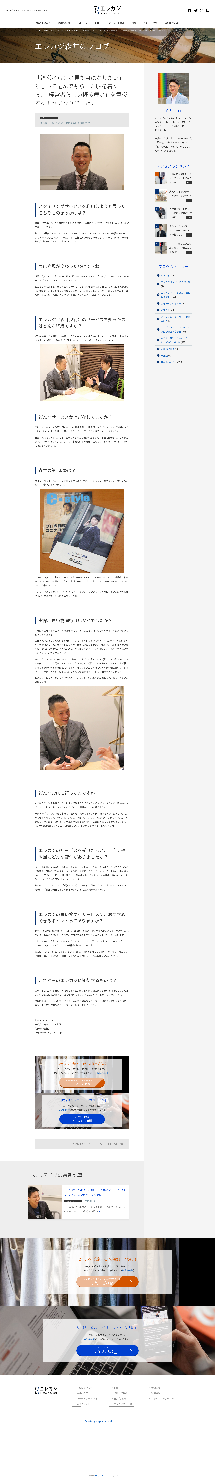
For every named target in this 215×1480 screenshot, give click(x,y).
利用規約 (155, 1393)
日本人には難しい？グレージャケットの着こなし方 (180, 178)
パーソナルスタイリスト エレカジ (48, 30)
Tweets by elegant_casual (98, 1421)
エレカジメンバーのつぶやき (175, 282)
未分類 (164, 355)
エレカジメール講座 (124, 1403)
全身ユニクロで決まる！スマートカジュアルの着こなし (180, 230)
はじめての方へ (42, 22)
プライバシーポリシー (162, 1398)
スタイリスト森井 (115, 22)
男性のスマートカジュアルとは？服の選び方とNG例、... (180, 213)
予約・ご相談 (150, 22)
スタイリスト (83, 1403)
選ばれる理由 (64, 22)
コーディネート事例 (89, 22)
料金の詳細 (102, 1073)
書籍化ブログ (167, 348)
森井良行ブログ (172, 22)
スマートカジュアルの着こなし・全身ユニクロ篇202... (180, 247)
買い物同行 (64, 1109)
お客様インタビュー (71, 30)
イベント (165, 275)
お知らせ (165, 310)
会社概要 (155, 1387)
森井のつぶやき (169, 362)
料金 (134, 22)
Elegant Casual (101, 1476)
